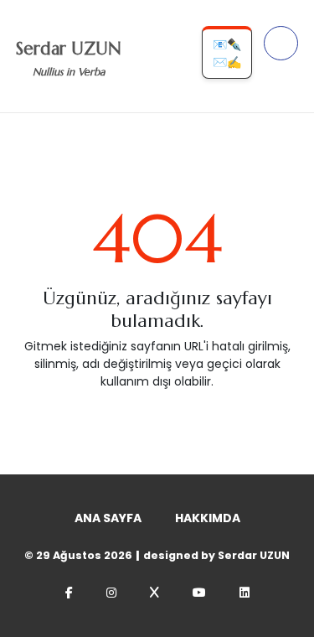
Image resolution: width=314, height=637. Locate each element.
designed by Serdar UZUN (216, 555)
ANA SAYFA (108, 518)
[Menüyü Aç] (281, 43)
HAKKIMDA (207, 518)
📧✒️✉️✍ (227, 53)
